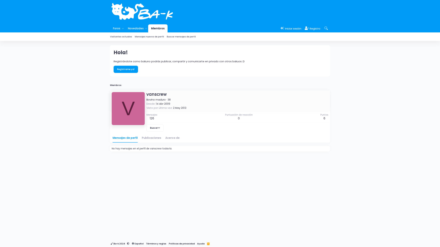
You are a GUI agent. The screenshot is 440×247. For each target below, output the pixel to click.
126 (152, 118)
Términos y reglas (156, 243)
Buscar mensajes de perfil (181, 36)
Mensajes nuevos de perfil (149, 36)
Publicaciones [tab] (151, 138)
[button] (123, 28)
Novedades (136, 28)
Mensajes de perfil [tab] (125, 138)
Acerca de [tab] (172, 138)
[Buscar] (326, 28)
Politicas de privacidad (182, 243)
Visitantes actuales (121, 36)
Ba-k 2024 (119, 243)
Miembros (158, 28)
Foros (116, 28)
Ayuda (201, 243)
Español (139, 243)
